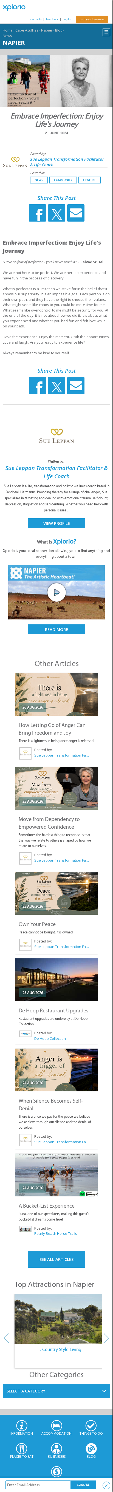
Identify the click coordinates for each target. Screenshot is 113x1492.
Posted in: (37, 173)
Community (63, 180)
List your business (92, 19)
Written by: (56, 461)
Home (8, 30)
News (7, 35)
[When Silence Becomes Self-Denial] (56, 1070)
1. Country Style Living (59, 1349)
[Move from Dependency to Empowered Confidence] (56, 788)
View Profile (56, 523)
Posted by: (38, 154)
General (89, 180)
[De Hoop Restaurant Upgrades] (56, 979)
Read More (56, 629)
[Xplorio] (16, 7)
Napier (46, 30)
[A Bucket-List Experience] (56, 1175)
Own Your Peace (37, 924)
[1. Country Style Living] (59, 1319)
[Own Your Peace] (56, 893)
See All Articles (56, 1259)
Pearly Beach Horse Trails (55, 1233)
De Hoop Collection (50, 1038)
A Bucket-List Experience (47, 1205)
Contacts (35, 19)
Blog (58, 30)
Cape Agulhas (26, 30)
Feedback (52, 19)
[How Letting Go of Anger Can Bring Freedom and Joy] (56, 694)
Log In (66, 19)
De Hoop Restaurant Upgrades (53, 1010)
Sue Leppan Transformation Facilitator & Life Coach (61, 755)
